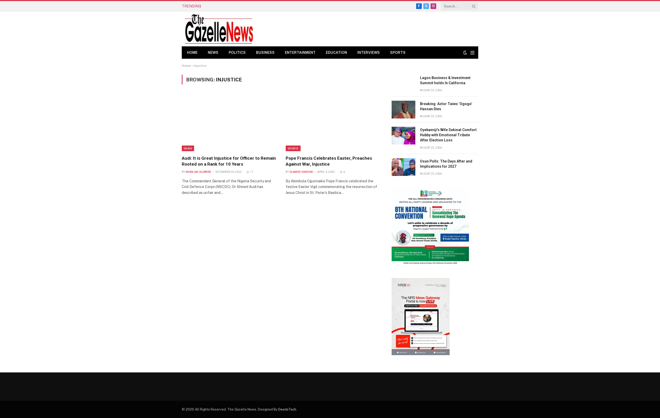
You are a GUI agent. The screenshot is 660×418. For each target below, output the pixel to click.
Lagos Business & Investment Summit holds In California (445, 80)
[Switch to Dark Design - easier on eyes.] (465, 52)
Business (265, 52)
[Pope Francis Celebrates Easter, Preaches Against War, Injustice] (333, 123)
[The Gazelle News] (219, 29)
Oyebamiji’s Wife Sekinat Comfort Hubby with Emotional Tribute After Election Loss (448, 135)
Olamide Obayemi (301, 171)
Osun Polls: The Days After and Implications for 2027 (446, 163)
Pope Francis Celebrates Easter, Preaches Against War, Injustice (329, 161)
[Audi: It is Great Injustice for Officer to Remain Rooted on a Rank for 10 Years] (229, 123)
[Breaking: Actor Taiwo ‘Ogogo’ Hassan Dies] (403, 109)
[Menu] (472, 52)
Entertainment (300, 52)
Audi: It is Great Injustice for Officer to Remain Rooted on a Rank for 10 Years (229, 161)
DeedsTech (287, 409)
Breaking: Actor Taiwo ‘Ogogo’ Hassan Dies (244, 6)
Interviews (368, 52)
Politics (237, 52)
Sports (398, 52)
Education (336, 52)
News (213, 52)
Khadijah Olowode (198, 171)
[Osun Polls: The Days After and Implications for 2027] (403, 167)
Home (192, 52)
